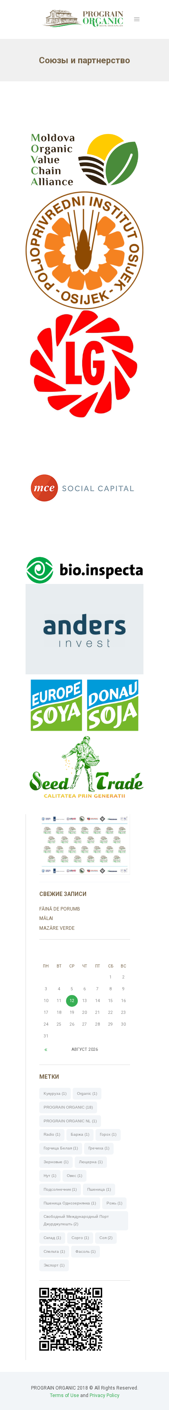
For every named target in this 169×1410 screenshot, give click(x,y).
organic (87, 1093)
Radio (52, 1134)
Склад (52, 1238)
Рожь (114, 1203)
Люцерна (91, 1162)
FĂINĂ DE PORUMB (59, 909)
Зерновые (56, 1162)
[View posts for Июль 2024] (45, 1050)
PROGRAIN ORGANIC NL (70, 1121)
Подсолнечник (60, 1189)
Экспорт (54, 1265)
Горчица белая (61, 1148)
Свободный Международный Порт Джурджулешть (76, 1220)
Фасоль (85, 1251)
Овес (74, 1175)
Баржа (80, 1134)
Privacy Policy (104, 1395)
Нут (50, 1175)
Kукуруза (55, 1093)
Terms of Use (64, 1395)
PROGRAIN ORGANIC (68, 1107)
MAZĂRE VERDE (57, 928)
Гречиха (98, 1148)
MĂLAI (46, 918)
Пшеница (99, 1189)
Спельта (54, 1251)
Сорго (80, 1238)
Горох (108, 1134)
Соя (105, 1238)
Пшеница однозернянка (70, 1203)
